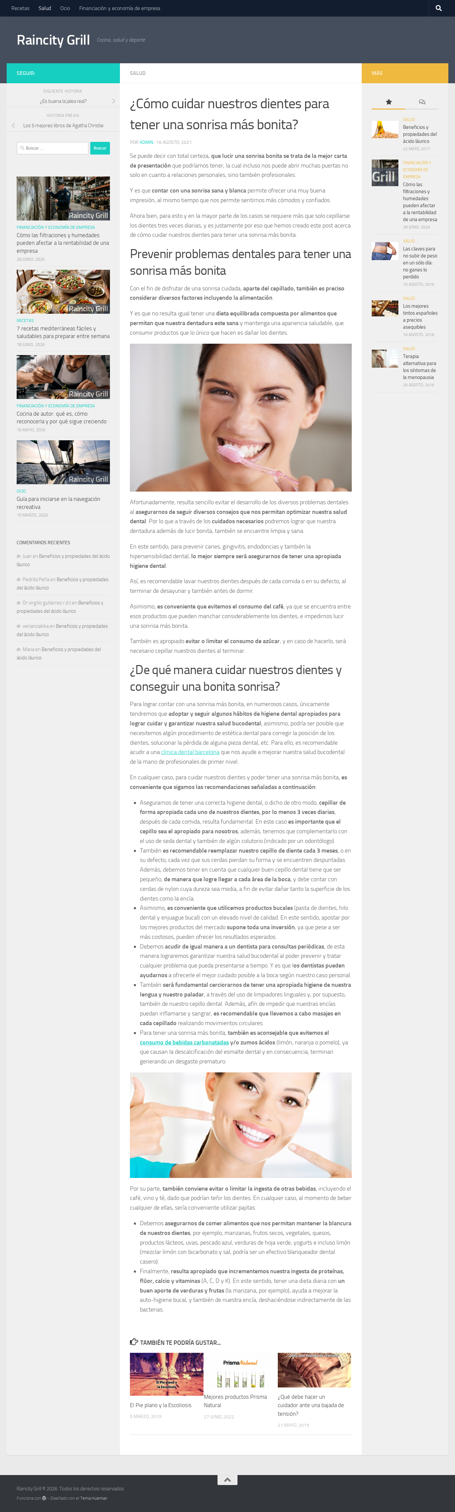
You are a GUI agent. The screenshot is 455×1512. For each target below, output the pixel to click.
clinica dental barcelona (190, 752)
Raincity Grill (53, 40)
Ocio (65, 8)
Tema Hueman (93, 1498)
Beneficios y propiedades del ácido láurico (420, 134)
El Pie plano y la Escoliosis (161, 1405)
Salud (45, 8)
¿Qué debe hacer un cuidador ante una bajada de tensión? (311, 1405)
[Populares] (388, 102)
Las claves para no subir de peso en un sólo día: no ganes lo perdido (420, 263)
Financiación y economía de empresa (119, 8)
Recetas (20, 8)
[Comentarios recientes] (421, 102)
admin (146, 142)
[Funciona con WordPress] (44, 1498)
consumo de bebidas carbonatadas (184, 1042)
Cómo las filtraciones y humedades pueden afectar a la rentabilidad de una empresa (63, 243)
